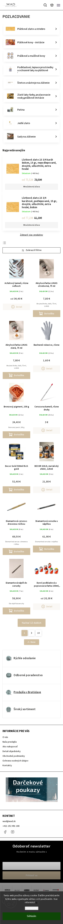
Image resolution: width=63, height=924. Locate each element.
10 (38, 633)
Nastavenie (31, 908)
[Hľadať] (45, 5)
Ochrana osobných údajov (15, 760)
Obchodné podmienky (14, 756)
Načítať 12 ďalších (31, 622)
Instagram (12, 831)
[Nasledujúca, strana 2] (32, 633)
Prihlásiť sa (31, 875)
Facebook (5, 831)
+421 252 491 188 (11, 826)
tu (37, 902)
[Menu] (58, 5)
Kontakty (7, 765)
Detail (19, 306)
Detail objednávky (12, 751)
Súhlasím (31, 916)
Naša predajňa (10, 742)
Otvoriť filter (31, 250)
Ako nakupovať (10, 746)
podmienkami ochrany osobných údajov (31, 854)
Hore (33, 642)
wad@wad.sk (9, 821)
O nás (5, 737)
